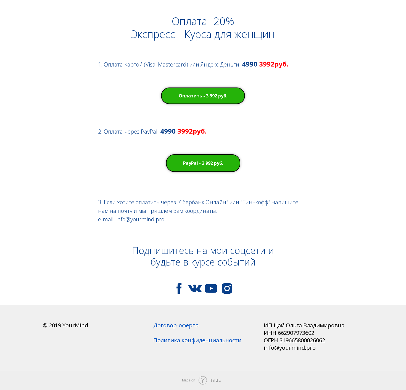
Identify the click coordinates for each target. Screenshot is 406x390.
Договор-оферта (176, 325)
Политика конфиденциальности (197, 340)
